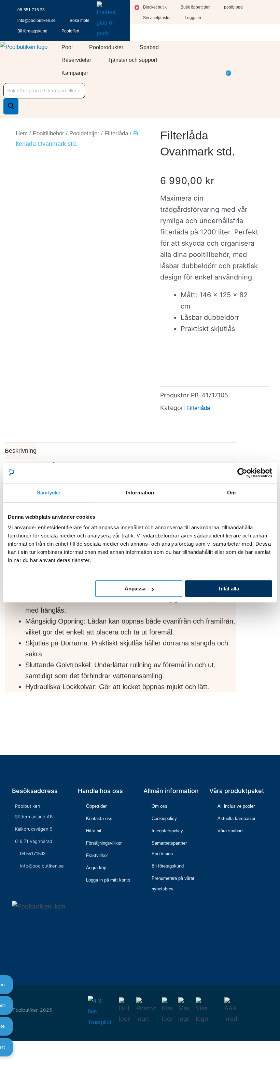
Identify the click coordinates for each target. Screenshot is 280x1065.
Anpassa (135, 588)
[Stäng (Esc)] (36, 1048)
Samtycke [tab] (48, 492)
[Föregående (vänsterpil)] (4, 1060)
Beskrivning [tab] (21, 450)
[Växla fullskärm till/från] (15, 1048)
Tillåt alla (228, 588)
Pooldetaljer (84, 133)
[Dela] (25, 1048)
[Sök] (10, 106)
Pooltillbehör (48, 133)
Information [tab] (140, 492)
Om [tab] (231, 492)
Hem (22, 133)
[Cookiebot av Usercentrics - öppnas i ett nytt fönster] (242, 473)
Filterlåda (116, 133)
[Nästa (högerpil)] (15, 1060)
